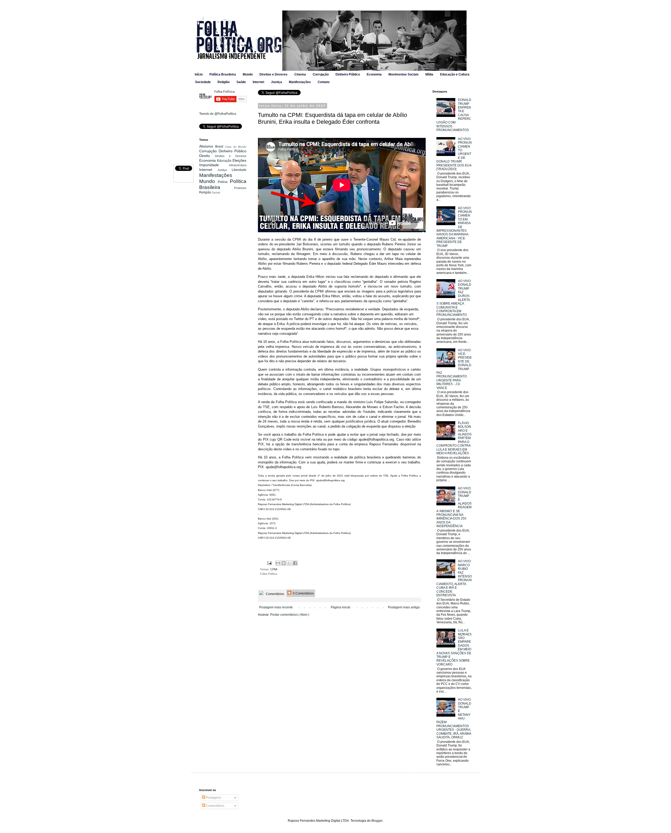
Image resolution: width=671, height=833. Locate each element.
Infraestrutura (237, 165)
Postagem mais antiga (404, 607)
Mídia (429, 74)
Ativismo (207, 146)
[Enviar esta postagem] (269, 562)
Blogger (376, 821)
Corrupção (321, 74)
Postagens (213, 797)
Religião (224, 82)
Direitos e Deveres (273, 74)
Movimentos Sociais (403, 74)
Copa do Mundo (235, 146)
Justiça (276, 82)
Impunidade (214, 165)
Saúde (241, 82)
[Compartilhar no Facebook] (295, 563)
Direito (207, 156)
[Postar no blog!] (283, 563)
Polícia (224, 182)
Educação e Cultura (454, 74)
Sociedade (203, 82)
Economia (374, 74)
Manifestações (300, 82)
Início (199, 74)
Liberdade (239, 170)
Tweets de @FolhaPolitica (217, 114)
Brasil (220, 146)
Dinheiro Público (348, 74)
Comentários (274, 594)
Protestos (240, 188)
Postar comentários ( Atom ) (289, 614)
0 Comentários (303, 593)
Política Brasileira (222, 74)
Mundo (248, 74)
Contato (323, 82)
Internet (258, 82)
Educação (224, 161)
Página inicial (340, 607)
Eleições (239, 160)
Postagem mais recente (276, 607)
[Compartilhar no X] (289, 563)
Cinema (300, 74)
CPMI (273, 569)
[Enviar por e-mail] (277, 563)
